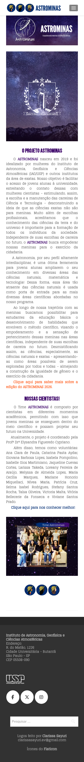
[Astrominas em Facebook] (12, 697)
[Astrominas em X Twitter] (27, 697)
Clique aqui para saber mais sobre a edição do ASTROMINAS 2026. (42, 384)
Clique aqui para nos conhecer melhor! (43, 507)
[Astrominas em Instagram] (41, 697)
